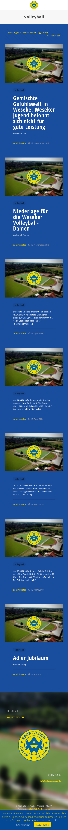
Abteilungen (13, 32)
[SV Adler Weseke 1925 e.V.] (34, 5)
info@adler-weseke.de (50, 781)
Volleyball (19, 90)
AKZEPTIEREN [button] (42, 824)
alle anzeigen (54, 35)
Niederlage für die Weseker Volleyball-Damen (30, 219)
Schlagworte (29, 32)
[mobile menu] (63, 4)
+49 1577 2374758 (15, 717)
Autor (44, 32)
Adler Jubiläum (31, 658)
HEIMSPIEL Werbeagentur (39, 809)
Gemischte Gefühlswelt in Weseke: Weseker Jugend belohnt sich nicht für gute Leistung (34, 112)
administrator (19, 143)
